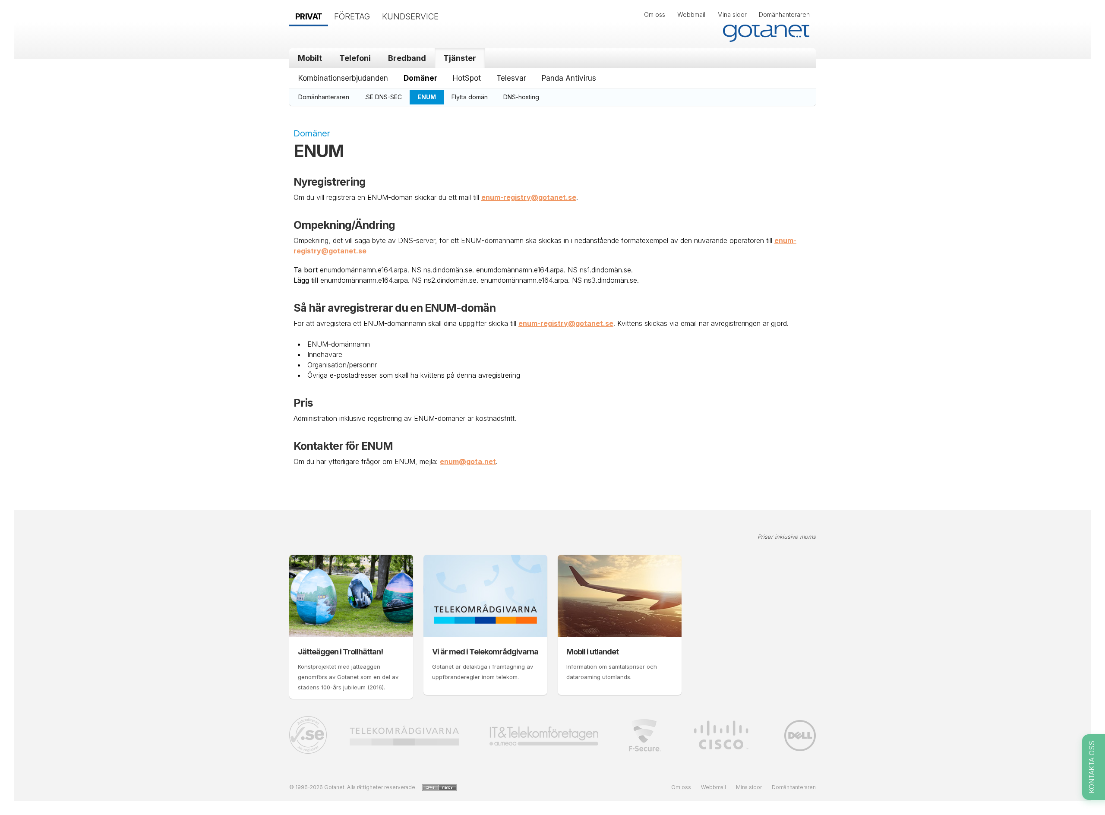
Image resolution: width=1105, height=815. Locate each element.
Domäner (420, 78)
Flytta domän (469, 97)
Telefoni (355, 58)
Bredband (407, 58)
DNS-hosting (521, 97)
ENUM (426, 97)
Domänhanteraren (784, 14)
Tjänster (459, 58)
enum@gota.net (468, 461)
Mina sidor (732, 14)
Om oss (654, 14)
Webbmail (691, 14)
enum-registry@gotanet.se (528, 197)
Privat (308, 17)
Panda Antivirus (569, 78)
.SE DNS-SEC (383, 97)
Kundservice (410, 17)
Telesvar (511, 78)
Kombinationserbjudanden (343, 78)
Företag (352, 17)
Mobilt (310, 58)
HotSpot (467, 78)
